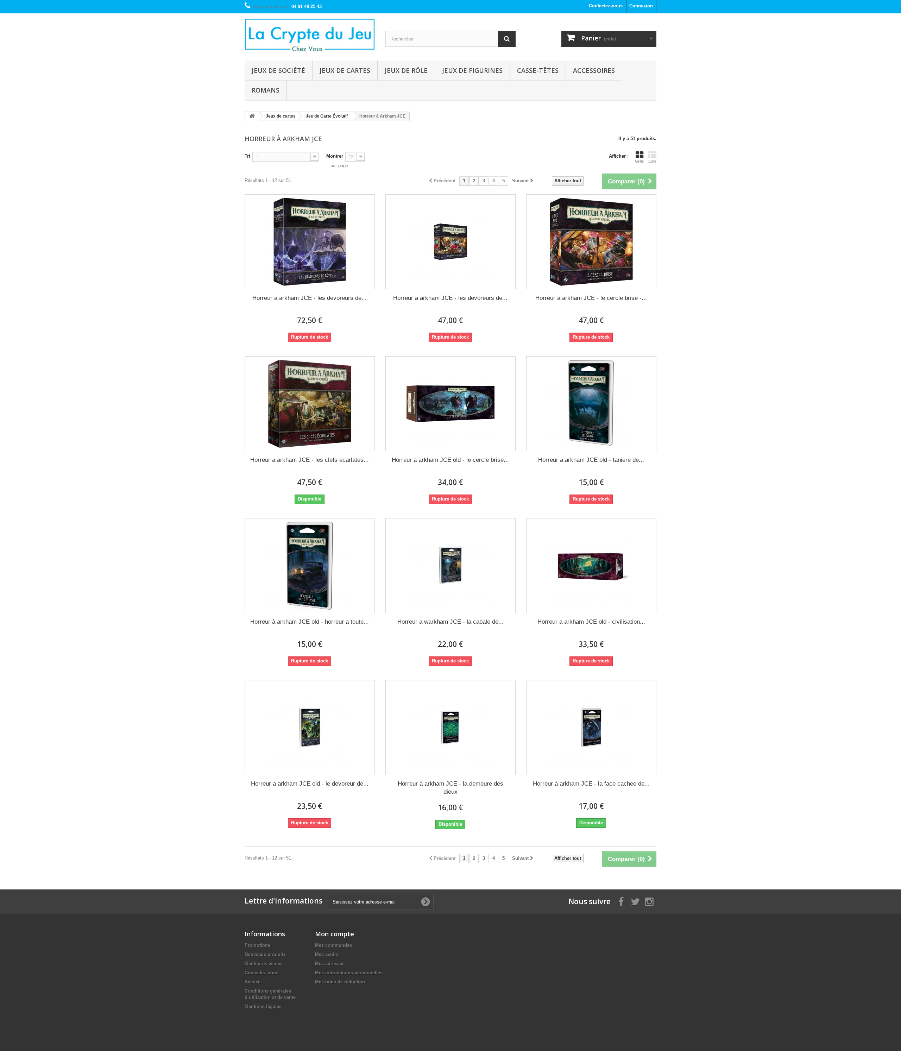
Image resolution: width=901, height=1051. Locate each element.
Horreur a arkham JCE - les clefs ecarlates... (309, 460)
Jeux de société (278, 70)
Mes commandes (333, 945)
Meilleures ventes (264, 963)
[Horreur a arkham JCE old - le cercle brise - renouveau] (450, 404)
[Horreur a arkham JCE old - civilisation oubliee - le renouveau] (591, 566)
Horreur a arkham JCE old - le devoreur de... (309, 783)
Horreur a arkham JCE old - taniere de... (591, 460)
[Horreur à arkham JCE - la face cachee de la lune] (591, 728)
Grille (639, 161)
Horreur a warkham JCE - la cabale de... (450, 621)
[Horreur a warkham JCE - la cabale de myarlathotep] (450, 566)
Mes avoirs (327, 954)
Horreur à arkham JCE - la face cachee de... (591, 783)
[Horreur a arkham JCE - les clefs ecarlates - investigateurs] (309, 404)
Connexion (641, 5)
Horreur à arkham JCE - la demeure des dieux (450, 787)
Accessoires (594, 70)
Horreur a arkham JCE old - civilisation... (591, 621)
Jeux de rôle (406, 70)
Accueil (253, 981)
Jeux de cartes (345, 70)
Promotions (257, 945)
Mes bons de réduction (340, 981)
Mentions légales (263, 1006)
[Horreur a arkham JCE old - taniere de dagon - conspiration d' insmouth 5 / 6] (591, 404)
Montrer (334, 156)
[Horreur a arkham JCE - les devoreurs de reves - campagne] (309, 242)
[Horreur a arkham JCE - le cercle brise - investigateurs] (591, 242)
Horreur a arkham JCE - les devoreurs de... (309, 298)
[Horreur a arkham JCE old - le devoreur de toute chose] (309, 728)
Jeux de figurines (472, 70)
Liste (652, 161)
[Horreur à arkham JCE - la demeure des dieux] (450, 728)
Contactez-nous (606, 5)
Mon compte (334, 934)
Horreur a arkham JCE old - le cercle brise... (450, 460)
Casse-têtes (538, 70)
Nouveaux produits (265, 954)
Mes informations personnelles (349, 972)
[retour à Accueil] (252, 116)
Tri (247, 156)
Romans (265, 90)
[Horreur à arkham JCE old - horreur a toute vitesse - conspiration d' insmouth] (309, 566)
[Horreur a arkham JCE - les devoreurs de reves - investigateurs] (450, 242)
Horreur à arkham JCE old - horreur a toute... (309, 621)
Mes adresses (330, 963)
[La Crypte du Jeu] (310, 35)
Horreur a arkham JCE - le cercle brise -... (591, 298)
